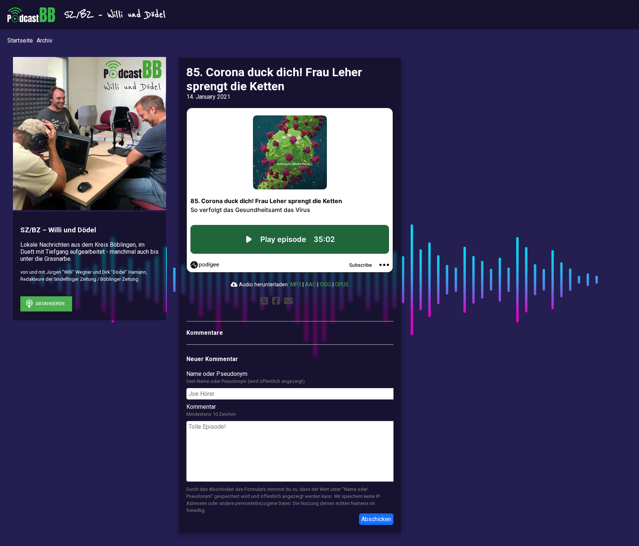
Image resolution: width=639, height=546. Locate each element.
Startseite (20, 40)
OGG (325, 285)
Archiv (45, 40)
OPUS (342, 285)
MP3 (295, 285)
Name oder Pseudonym (216, 373)
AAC (310, 285)
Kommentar (201, 406)
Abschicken (376, 519)
